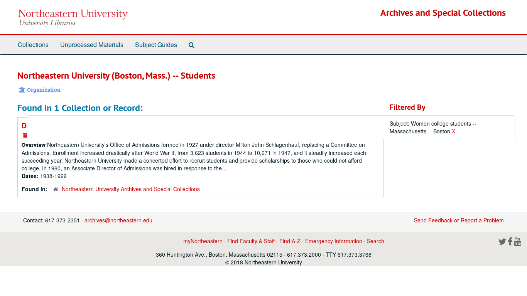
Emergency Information (333, 241)
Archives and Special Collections (443, 12)
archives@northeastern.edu (118, 220)
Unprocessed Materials (91, 44)
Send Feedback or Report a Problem (459, 220)
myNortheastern (203, 241)
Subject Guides (156, 44)
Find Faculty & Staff (251, 241)
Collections (33, 44)
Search (375, 241)
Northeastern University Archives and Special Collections (131, 189)
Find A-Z (290, 241)
